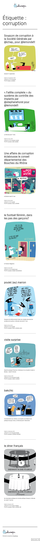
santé (13, 141)
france (13, 203)
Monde (17, 432)
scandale (16, 141)
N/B (20, 506)
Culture (13, 505)
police (21, 328)
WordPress (15, 536)
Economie (14, 79)
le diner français (13, 445)
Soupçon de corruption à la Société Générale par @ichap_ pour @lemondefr (19, 38)
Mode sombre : (35, 539)
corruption (13, 80)
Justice (13, 378)
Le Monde (17, 203)
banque (9, 80)
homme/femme (19, 270)
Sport (16, 269)
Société (17, 140)
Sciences (13, 140)
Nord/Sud (18, 434)
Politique (17, 505)
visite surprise (12, 339)
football (13, 270)
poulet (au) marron (15, 282)
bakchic (8, 390)
